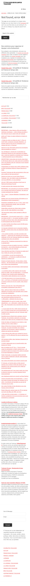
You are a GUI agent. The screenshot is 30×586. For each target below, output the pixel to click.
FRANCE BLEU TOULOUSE (10, 553)
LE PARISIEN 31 (7, 576)
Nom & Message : (8, 511)
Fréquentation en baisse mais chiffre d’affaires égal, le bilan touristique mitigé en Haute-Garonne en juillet (15, 168)
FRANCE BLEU (5, 111)
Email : (5, 517)
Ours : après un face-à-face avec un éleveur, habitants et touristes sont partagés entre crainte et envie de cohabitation (14, 291)
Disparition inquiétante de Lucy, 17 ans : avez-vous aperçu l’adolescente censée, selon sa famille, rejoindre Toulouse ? (14, 204)
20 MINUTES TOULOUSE (10, 548)
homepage (23, 23)
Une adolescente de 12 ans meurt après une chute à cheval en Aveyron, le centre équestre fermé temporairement (14, 372)
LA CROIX (4, 113)
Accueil (3, 13)
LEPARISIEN (4, 120)
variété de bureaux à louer (15, 414)
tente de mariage (12, 63)
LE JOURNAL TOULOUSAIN (8, 118)
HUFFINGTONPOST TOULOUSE (11, 573)
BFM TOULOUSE (5, 108)
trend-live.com (6, 68)
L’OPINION (6, 558)
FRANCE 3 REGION (8, 555)
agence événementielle (7, 59)
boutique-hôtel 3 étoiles (14, 452)
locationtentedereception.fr (9, 423)
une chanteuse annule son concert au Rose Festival (14, 376)
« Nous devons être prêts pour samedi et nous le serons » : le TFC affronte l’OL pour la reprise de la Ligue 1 (14, 335)
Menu (24, 9)
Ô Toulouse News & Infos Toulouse (12, 3)
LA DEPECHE (7, 560)
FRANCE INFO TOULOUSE (10, 568)
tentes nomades (16, 56)
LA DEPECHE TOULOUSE (8, 115)
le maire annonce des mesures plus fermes (12, 186)
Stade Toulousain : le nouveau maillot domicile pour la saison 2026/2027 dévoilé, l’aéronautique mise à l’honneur (14, 356)
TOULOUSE (4, 123)
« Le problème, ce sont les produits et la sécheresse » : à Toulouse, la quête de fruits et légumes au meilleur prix (13, 256)
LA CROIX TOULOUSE (9, 565)
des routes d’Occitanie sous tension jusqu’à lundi (14, 360)
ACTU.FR (3, 106)
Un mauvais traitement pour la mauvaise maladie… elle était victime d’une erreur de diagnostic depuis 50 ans (14, 229)
